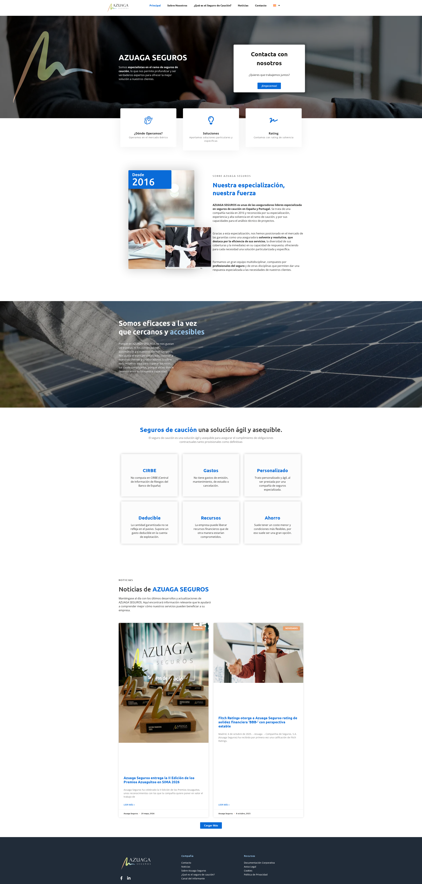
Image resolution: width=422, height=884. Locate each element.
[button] (211, 825)
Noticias (243, 5)
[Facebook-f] (121, 878)
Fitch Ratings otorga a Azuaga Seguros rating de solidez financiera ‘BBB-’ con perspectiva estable (257, 722)
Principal (155, 5)
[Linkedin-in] (128, 878)
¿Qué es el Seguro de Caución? (212, 5)
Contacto (261, 5)
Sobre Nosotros (177, 5)
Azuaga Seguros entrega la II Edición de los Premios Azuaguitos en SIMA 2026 (159, 780)
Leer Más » (129, 804)
